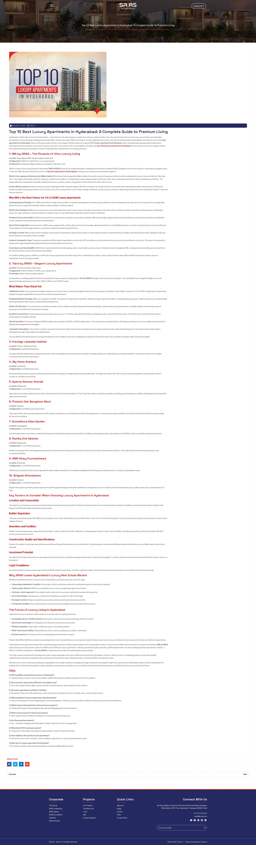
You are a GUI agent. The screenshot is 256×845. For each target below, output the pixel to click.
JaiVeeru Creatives (200, 842)
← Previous (11, 774)
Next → (246, 774)
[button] (9, 764)
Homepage (90, 29)
